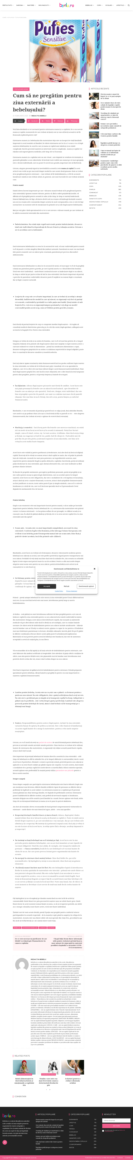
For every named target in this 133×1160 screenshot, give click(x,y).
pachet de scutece (45, 742)
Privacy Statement (71, 591)
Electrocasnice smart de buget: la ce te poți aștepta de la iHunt (111, 96)
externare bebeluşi (30, 928)
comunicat (10, 17)
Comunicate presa (20, 17)
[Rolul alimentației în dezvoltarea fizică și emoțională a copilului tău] (24, 1067)
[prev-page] (46, 1089)
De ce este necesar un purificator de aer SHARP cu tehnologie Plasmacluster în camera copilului (31, 941)
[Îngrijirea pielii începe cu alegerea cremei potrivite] (94, 144)
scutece (51, 928)
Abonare (116, 1126)
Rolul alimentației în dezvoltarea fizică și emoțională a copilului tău (24, 1082)
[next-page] (50, 1089)
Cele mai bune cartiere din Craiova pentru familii (111, 135)
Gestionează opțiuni (86, 586)
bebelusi (17, 928)
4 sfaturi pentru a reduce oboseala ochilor (72, 1081)
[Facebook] (4, 1142)
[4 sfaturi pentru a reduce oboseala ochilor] (72, 1067)
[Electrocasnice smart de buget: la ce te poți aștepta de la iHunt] (94, 96)
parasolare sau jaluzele (65, 770)
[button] (95, 569)
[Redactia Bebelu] (22, 1002)
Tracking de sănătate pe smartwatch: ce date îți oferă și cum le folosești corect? (110, 116)
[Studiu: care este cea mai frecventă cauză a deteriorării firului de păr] (48, 1067)
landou (43, 928)
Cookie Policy (59, 591)
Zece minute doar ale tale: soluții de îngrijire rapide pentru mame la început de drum (111, 106)
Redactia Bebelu (38, 116)
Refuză (66, 586)
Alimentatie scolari (24, 1074)
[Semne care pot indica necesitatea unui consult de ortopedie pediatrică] (94, 125)
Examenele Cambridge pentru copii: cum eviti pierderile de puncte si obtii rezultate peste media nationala (111, 165)
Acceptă (47, 586)
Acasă (4, 17)
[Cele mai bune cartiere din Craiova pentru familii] (94, 134)
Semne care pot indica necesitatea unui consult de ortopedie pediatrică (111, 126)
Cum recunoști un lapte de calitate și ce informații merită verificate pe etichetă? (110, 154)
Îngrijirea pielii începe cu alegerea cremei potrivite (110, 144)
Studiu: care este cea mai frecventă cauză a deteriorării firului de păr (48, 1082)
